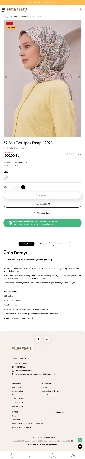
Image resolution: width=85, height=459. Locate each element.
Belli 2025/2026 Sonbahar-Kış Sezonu (30, 17)
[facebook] (38, 339)
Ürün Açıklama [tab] (26, 244)
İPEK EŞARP (14, 17)
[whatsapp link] (80, 440)
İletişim (14, 416)
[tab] (74, 154)
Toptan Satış (16, 387)
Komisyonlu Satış (17, 391)
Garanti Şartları (17, 402)
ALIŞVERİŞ (16, 383)
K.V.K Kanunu (16, 395)
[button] (78, 76)
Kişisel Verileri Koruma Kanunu (22, 427)
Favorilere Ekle (41, 204)
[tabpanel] (42, 285)
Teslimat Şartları (17, 406)
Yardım (44, 387)
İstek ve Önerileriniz (48, 395)
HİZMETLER (46, 383)
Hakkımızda (16, 420)
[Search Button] (73, 9)
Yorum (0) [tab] (43, 244)
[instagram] (46, 339)
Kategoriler (59, 412)
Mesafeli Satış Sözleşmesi (50, 391)
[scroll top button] (80, 446)
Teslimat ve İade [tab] (61, 244)
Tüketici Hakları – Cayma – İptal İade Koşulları (27, 423)
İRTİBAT (15, 412)
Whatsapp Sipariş (44, 213)
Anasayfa (6, 17)
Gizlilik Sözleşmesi (18, 399)
